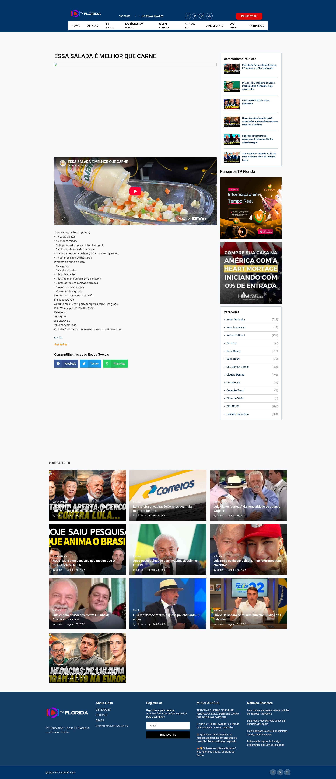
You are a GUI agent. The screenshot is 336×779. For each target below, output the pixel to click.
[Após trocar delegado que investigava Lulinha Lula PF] (168, 549)
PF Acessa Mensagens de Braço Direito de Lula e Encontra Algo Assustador (258, 85)
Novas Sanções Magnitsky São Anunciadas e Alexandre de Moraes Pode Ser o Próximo (260, 121)
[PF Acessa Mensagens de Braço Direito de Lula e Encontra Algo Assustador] (232, 86)
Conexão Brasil (252, 390)
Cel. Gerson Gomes (252, 366)
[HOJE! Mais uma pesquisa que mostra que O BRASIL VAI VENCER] (87, 549)
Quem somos (164, 25)
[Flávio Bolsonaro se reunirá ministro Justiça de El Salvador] (248, 603)
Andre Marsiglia (252, 319)
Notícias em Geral (134, 25)
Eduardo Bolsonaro (252, 414)
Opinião (93, 26)
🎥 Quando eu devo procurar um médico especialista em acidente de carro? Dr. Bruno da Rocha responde (217, 738)
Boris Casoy (252, 351)
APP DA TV (190, 25)
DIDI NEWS (252, 406)
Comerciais (214, 26)
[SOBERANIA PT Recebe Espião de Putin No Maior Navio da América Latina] (232, 157)
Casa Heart (252, 359)
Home (76, 26)
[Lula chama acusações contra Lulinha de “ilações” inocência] (87, 603)
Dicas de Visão (252, 398)
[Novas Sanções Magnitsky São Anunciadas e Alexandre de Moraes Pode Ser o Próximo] (232, 122)
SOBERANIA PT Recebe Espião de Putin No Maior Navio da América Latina (259, 156)
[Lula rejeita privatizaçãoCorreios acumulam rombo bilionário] (168, 495)
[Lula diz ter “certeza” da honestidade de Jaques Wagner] (248, 495)
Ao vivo (233, 25)
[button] (135, 16)
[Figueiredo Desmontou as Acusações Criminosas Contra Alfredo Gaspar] (232, 139)
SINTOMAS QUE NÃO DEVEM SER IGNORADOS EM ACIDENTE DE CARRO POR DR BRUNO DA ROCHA (218, 714)
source (58, 337)
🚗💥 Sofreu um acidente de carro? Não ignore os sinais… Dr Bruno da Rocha (216, 751)
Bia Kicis (252, 343)
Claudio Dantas (252, 374)
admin (59, 515)
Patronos (256, 26)
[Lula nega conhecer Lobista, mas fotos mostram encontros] (248, 549)
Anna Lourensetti (252, 327)
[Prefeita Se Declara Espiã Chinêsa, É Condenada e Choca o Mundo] (232, 69)
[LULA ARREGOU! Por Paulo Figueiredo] (232, 104)
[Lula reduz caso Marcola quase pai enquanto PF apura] (168, 603)
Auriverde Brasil (252, 335)
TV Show (110, 25)
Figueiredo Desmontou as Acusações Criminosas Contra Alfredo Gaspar (257, 139)
